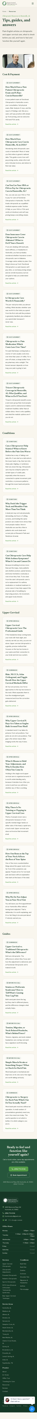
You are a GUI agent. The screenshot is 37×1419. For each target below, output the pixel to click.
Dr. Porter (5, 1375)
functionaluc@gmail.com (13, 1216)
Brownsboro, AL (7, 1350)
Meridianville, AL (7, 1331)
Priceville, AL (6, 1353)
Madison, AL (6, 1311)
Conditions (24, 1260)
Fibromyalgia (24, 1289)
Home (4, 11)
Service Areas (7, 1304)
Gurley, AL (5, 1346)
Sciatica (22, 1270)
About (4, 1372)
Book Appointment (20, 1175)
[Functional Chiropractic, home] (9, 3)
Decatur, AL (6, 1318)
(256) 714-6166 (19, 1169)
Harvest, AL (6, 1321)
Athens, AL (5, 1314)
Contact (5, 1391)
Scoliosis (23, 1274)
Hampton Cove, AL (8, 1324)
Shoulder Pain (24, 1277)
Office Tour (6, 1378)
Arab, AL (5, 1360)
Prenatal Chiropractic (9, 1275)
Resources (5, 1385)
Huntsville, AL (6, 1308)
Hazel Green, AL (7, 1328)
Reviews (5, 1388)
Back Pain (23, 1264)
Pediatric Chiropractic (9, 1279)
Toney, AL (5, 1334)
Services (5, 1260)
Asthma (22, 1286)
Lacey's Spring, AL (8, 1356)
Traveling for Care (8, 1381)
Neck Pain (23, 1267)
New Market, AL (7, 1337)
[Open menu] (32, 3)
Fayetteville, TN (7, 1363)
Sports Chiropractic (9, 1282)
